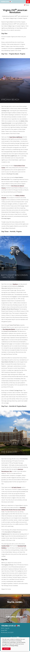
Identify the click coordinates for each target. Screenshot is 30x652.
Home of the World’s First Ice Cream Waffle (13, 509)
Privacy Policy (14, 645)
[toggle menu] (28, 2)
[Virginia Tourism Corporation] (6, 1)
